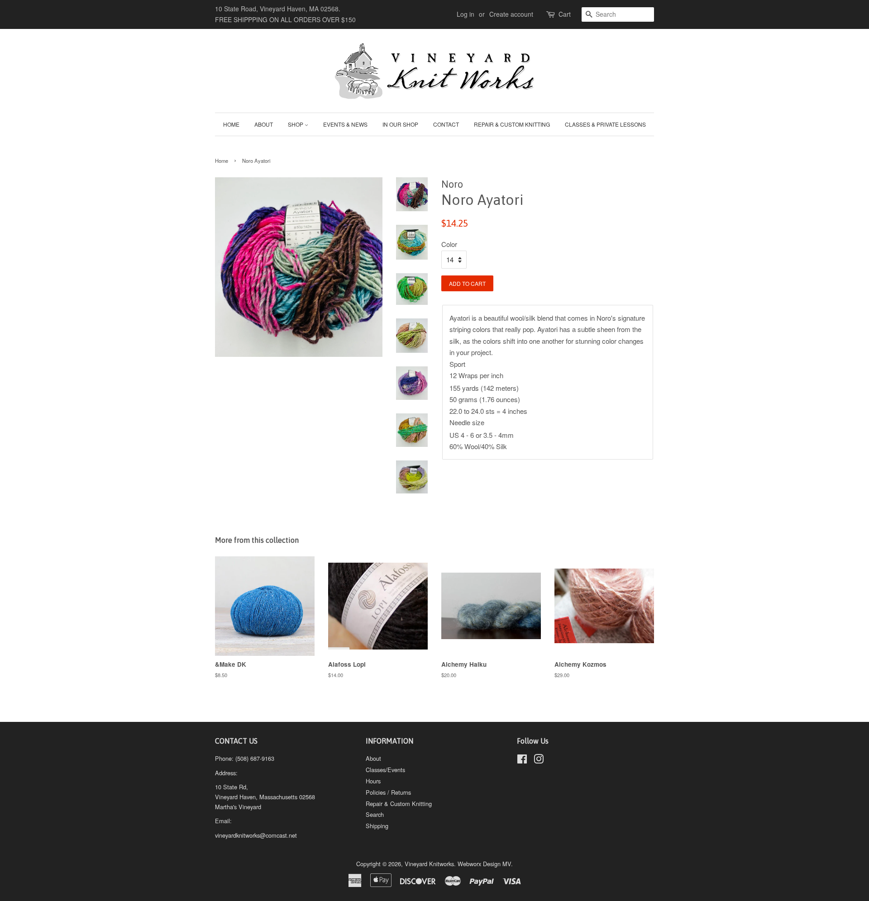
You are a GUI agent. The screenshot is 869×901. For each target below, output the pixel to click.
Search (375, 814)
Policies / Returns (388, 792)
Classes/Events (385, 769)
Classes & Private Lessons (605, 124)
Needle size (466, 422)
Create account (511, 14)
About (263, 124)
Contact (446, 124)
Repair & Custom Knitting (512, 124)
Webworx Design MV (484, 863)
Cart (565, 14)
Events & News (345, 124)
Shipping (377, 825)
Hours (373, 781)
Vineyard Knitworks (429, 863)
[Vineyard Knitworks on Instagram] (539, 760)
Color (449, 244)
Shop (296, 124)
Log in (465, 14)
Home (231, 124)
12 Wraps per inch (476, 375)
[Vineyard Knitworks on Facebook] (522, 760)
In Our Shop (400, 124)
